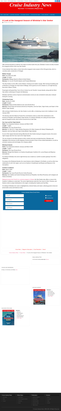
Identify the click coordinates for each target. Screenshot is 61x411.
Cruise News (6, 14)
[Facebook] (57, 1)
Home (1, 14)
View (16, 269)
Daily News (49, 195)
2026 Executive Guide (35, 14)
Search (44, 249)
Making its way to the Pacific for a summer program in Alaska (18, 179)
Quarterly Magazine (14, 14)
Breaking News (50, 197)
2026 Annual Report (25, 14)
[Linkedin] (59, 1)
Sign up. (47, 259)
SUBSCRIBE (52, 14)
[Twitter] (55, 1)
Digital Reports (45, 14)
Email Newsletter (37, 249)
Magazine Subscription (27, 249)
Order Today (50, 296)
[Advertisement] (30, 229)
